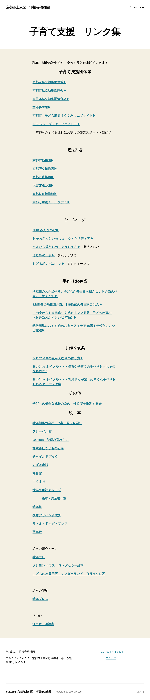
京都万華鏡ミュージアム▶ (51, 202)
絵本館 (37, 506)
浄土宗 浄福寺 (43, 624)
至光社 (37, 531)
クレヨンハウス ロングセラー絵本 (58, 565)
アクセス (111, 658)
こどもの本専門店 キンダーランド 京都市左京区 (69, 573)
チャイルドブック (45, 456)
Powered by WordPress (68, 691)
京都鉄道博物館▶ (45, 193)
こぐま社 (39, 481)
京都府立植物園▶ (45, 168)
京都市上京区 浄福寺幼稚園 (28, 7)
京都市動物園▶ (43, 160)
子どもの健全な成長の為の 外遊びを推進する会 (67, 403)
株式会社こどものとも (48, 448)
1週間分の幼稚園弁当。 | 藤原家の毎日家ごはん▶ (67, 304)
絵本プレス (40, 599)
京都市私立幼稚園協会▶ (49, 90)
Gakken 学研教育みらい (51, 439)
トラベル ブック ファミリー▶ (56, 124)
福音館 (37, 473)
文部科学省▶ (42, 107)
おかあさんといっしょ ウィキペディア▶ (63, 238)
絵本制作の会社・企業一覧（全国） (57, 423)
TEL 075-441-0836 (111, 651)
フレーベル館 (42, 431)
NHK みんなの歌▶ (46, 230)
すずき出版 (40, 464)
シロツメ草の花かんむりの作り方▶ (58, 358)
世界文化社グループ (47, 490)
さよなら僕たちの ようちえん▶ (56, 246)
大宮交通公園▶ (43, 185)
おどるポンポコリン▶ (49, 263)
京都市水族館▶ (43, 177)
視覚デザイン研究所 (47, 515)
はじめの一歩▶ (44, 255)
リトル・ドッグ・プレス (50, 523)
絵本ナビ (39, 557)
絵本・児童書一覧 (54, 498)
